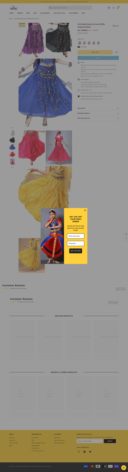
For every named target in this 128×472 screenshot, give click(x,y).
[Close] (85, 210)
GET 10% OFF (76, 251)
